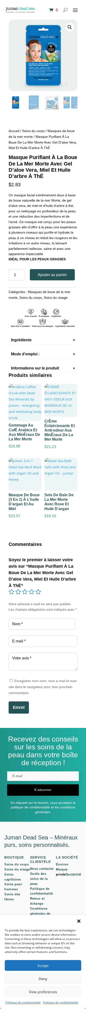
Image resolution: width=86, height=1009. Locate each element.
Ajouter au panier (52, 275)
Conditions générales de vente (40, 913)
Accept (43, 965)
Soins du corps (33, 131)
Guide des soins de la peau (39, 879)
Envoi (19, 707)
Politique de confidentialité (23, 1002)
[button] (78, 921)
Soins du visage (56, 297)
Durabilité (73, 874)
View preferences (43, 991)
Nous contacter (42, 868)
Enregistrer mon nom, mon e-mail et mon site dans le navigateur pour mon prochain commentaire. (43, 687)
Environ (62, 864)
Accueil (14, 131)
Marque (62, 869)
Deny (43, 978)
